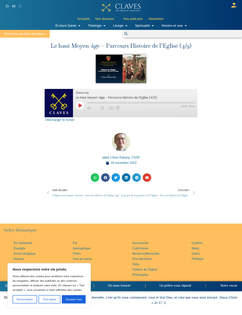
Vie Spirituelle (22, 243)
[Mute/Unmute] (93, 108)
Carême (197, 243)
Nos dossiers (104, 19)
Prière (77, 253)
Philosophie (140, 274)
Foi (75, 243)
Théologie (95, 25)
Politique (198, 259)
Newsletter (156, 19)
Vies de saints (82, 259)
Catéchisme (140, 248)
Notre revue (228, 285)
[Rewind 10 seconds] (103, 108)
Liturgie (118, 25)
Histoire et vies (172, 25)
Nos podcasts (133, 19)
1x (111, 108)
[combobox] (185, 33)
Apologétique (82, 248)
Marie (195, 248)
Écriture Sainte (65, 25)
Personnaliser (25, 299)
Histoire (18, 259)
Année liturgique (24, 253)
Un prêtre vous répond (175, 285)
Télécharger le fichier (59, 120)
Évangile (19, 248)
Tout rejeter (49, 299)
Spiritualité (142, 25)
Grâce (196, 253)
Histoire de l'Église (144, 269)
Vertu (135, 264)
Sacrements (140, 243)
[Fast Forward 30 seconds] (121, 108)
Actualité (83, 19)
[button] (95, 177)
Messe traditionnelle (145, 253)
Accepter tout (74, 299)
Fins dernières (142, 259)
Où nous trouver (119, 285)
